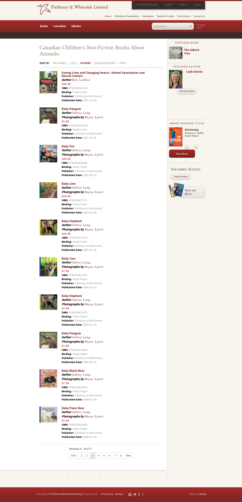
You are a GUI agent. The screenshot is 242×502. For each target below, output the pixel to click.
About (108, 16)
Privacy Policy (107, 494)
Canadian (59, 26)
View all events (181, 176)
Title (73, 63)
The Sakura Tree (191, 52)
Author (85, 63)
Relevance (59, 63)
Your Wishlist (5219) (147, 4)
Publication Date (105, 63)
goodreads (143, 494)
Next (128, 455)
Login (197, 4)
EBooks (76, 26)
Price (123, 63)
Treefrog (202, 494)
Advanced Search (200, 26)
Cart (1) (183, 4)
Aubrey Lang (81, 113)
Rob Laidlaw (81, 80)
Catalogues (148, 16)
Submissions (184, 16)
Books (44, 26)
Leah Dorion (194, 72)
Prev (73, 455)
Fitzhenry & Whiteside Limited (72, 9)
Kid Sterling (192, 130)
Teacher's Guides (165, 16)
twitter (135, 494)
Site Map (119, 494)
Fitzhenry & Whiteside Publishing (66, 494)
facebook (138, 494)
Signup (168, 4)
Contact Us (199, 16)
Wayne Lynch (94, 117)
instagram (130, 494)
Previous (187, 147)
